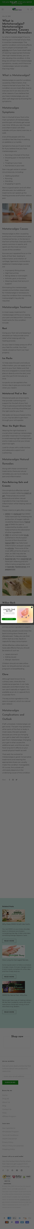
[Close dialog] (31, 607)
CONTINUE (9, 619)
